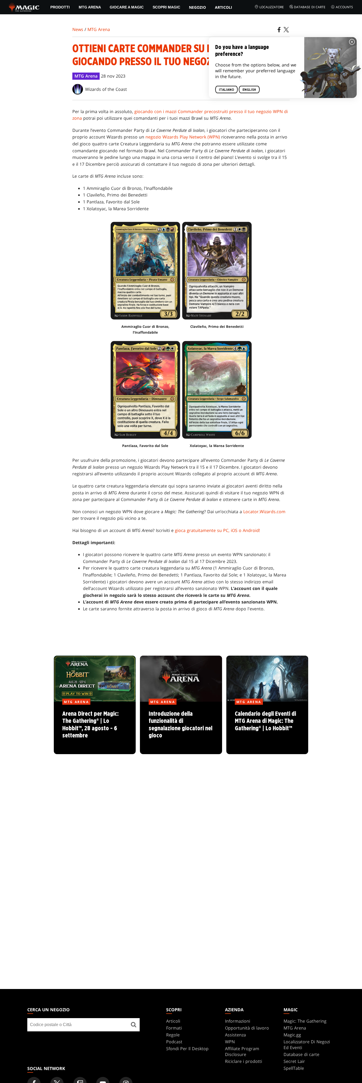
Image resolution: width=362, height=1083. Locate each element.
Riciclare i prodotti (243, 1061)
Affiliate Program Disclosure (242, 1051)
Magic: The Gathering (305, 1021)
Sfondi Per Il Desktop (187, 1048)
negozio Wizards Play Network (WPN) (182, 137)
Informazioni (237, 1021)
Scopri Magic (166, 7)
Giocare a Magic (127, 7)
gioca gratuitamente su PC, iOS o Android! (217, 530)
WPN (230, 1042)
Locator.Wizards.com (264, 511)
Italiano (226, 89)
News (77, 29)
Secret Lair (294, 1061)
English (249, 89)
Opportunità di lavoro (247, 1028)
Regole (173, 1035)
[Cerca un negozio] (133, 1024)
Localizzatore (271, 7)
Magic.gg (292, 1035)
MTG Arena (90, 7)
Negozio (197, 7)
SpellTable (294, 1068)
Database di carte (309, 7)
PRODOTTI (60, 7)
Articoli (223, 7)
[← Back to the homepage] (24, 7)
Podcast (174, 1042)
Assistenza (235, 1035)
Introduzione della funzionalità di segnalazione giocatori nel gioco (181, 728)
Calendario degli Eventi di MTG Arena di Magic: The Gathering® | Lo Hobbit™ (267, 728)
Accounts (344, 7)
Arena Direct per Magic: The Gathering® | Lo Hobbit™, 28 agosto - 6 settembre (94, 728)
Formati (174, 1028)
